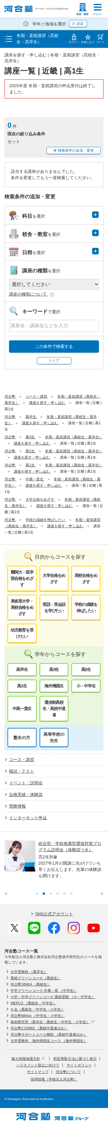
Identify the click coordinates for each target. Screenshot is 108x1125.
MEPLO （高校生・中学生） (33, 1003)
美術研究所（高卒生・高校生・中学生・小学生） (50, 1022)
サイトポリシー (79, 1065)
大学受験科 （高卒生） (28, 972)
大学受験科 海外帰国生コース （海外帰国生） (48, 1041)
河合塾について (68, 1072)
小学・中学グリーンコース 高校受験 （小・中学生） (52, 997)
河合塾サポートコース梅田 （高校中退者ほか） (48, 1034)
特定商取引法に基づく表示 (75, 1059)
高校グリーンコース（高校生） (35, 978)
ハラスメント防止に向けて (37, 1065)
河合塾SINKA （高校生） (30, 984)
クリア (54, 361)
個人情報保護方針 (25, 1059)
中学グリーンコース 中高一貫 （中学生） (43, 991)
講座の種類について (28, 294)
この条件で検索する (54, 346)
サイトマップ (38, 1072)
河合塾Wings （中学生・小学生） (37, 1016)
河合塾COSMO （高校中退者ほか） (39, 1028)
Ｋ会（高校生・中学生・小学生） (37, 1009)
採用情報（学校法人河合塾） (54, 1079)
